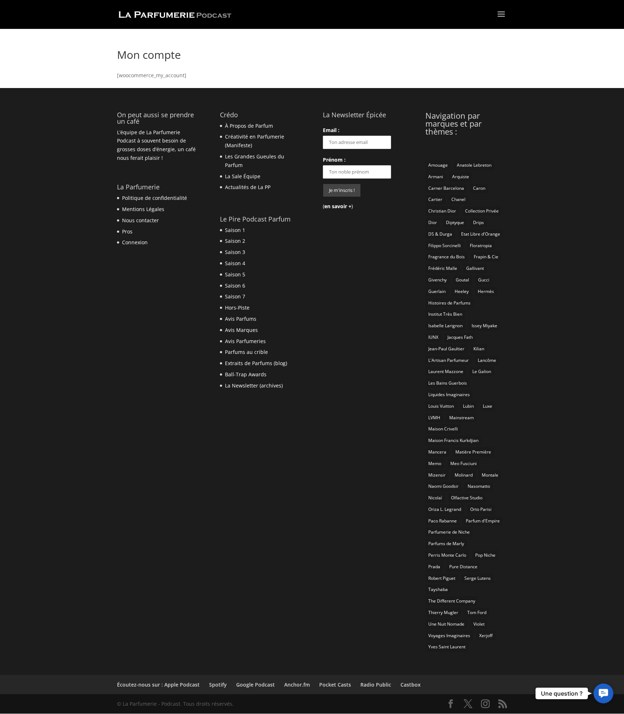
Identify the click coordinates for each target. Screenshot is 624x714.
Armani (435, 177)
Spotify (218, 684)
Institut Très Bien (445, 314)
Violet (479, 624)
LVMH (434, 418)
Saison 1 (235, 230)
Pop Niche (485, 555)
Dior (432, 222)
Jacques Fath (460, 337)
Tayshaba (438, 589)
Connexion (135, 242)
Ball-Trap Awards (245, 374)
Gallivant (475, 268)
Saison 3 (235, 252)
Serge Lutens (477, 578)
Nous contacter (140, 220)
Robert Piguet (441, 578)
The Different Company (451, 601)
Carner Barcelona (446, 188)
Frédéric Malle (442, 268)
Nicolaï (435, 498)
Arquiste (460, 177)
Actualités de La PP (247, 187)
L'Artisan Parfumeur (448, 360)
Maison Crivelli (443, 429)
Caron (479, 188)
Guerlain (437, 291)
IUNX (433, 337)
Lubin (468, 406)
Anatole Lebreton (474, 165)
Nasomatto (479, 486)
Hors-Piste (237, 307)
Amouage (438, 165)
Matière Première (473, 452)
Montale (490, 475)
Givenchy (437, 280)
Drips (478, 222)
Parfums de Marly (446, 543)
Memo (434, 463)
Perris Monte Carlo (447, 555)
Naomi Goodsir (443, 486)
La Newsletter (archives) (254, 385)
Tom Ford (476, 612)
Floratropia (481, 245)
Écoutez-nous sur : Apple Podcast (158, 684)
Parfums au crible (246, 352)
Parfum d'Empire (483, 521)
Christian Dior (442, 211)
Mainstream (461, 418)
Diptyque (455, 222)
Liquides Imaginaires (449, 394)
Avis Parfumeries (245, 341)
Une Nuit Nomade (446, 624)
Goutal (462, 280)
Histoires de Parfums (449, 303)
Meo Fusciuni (463, 463)
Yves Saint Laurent (446, 647)
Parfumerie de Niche (449, 532)
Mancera (437, 452)
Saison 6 (235, 285)
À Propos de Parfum (249, 125)
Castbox (410, 684)
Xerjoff (486, 635)
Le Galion (481, 371)
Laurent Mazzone (445, 371)
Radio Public (375, 684)
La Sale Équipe (242, 176)
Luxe (487, 406)
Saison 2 (235, 240)
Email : (331, 130)
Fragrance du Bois (446, 257)
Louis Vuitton (441, 406)
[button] (603, 693)
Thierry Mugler (443, 612)
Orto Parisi (480, 509)
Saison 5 (235, 274)
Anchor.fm (297, 684)
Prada (434, 567)
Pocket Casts (335, 684)
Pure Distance (463, 567)
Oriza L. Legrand (444, 509)
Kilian (478, 349)
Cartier (435, 199)
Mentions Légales (143, 209)
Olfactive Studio (466, 498)
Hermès (486, 291)
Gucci (483, 280)
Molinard (464, 475)
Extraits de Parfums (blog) (256, 363)
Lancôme (487, 360)
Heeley (462, 291)
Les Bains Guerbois (447, 383)
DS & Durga (440, 234)
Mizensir (437, 475)
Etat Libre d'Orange (480, 234)
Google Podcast (255, 684)
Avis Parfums (240, 318)
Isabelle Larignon (445, 326)
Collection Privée (482, 211)
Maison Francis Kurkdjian (453, 440)
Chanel (458, 199)
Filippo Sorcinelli (444, 245)
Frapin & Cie (486, 257)
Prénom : (334, 159)
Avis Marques (241, 330)
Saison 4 (235, 263)
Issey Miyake (484, 326)
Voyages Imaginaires (449, 635)
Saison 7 (235, 296)
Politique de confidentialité (154, 197)
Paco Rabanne (442, 521)
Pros (127, 231)
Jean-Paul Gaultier (446, 349)
